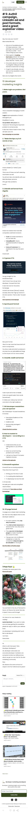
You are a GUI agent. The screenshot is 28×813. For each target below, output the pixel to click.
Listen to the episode (9, 460)
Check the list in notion (9, 429)
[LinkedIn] (12, 799)
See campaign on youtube (10, 134)
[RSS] (16, 799)
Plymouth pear (7, 571)
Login (12, 2)
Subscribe (20, 2)
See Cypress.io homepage (10, 299)
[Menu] (26, 2)
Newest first (19, 675)
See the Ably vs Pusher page (11, 546)
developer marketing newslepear (9, 7)
